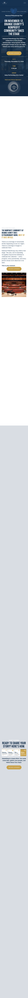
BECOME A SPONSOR (14, 53)
